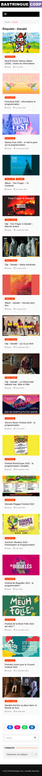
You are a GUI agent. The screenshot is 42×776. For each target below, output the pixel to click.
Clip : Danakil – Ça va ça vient (19, 343)
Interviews (20, 179)
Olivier (9, 67)
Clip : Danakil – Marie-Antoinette (20, 264)
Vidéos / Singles (11, 220)
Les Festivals (10, 57)
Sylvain (9, 148)
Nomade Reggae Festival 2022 (19, 504)
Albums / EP (10, 179)
